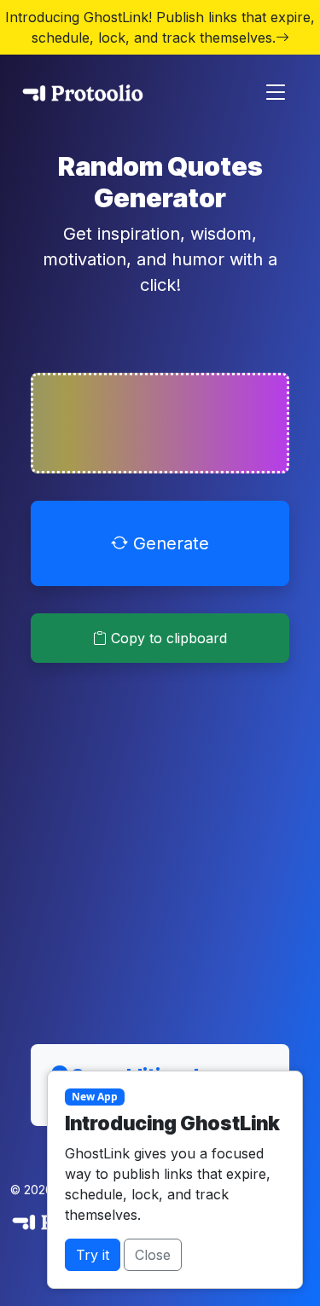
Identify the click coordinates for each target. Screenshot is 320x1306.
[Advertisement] (160, 843)
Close (153, 1254)
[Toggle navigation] (276, 92)
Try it (92, 1254)
